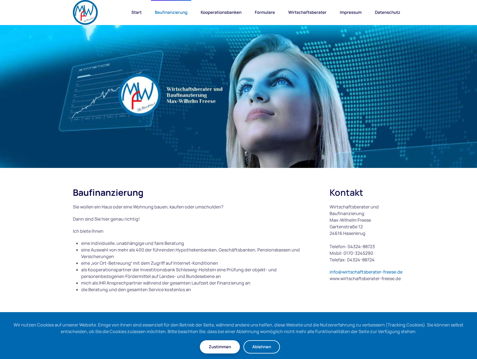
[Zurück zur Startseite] (85, 12)
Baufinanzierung (171, 12)
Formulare (265, 12)
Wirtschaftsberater (307, 12)
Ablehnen (261, 347)
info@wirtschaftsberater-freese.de (366, 272)
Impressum (351, 12)
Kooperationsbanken (221, 12)
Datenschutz (387, 12)
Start (136, 12)
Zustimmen (220, 347)
